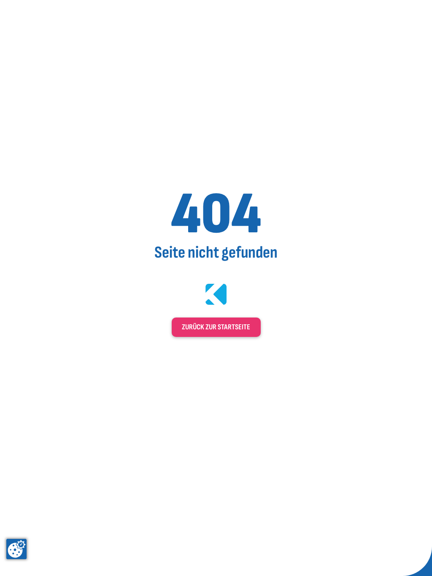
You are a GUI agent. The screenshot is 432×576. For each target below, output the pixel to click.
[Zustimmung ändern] (16, 549)
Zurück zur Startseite (216, 327)
